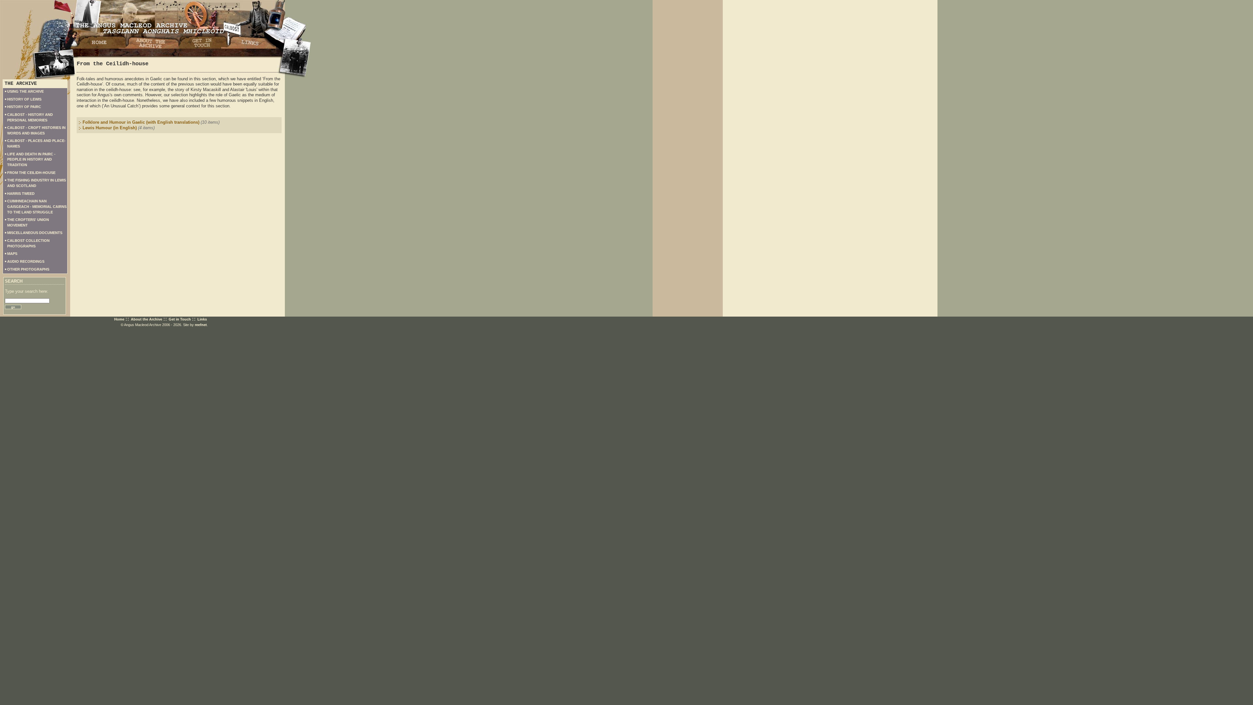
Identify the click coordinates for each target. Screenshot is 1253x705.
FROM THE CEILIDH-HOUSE (31, 173)
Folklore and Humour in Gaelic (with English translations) (141, 122)
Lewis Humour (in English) (110, 127)
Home (119, 319)
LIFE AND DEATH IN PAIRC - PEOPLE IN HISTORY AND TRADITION (31, 159)
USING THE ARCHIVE (25, 91)
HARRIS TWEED (21, 194)
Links (202, 319)
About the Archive (146, 319)
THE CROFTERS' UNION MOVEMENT (28, 222)
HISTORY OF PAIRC (24, 107)
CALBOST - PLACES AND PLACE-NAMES (36, 143)
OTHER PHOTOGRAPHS (28, 269)
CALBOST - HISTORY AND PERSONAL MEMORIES (30, 117)
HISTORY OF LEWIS (24, 99)
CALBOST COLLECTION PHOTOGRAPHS (28, 243)
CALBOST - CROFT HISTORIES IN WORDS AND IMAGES (36, 130)
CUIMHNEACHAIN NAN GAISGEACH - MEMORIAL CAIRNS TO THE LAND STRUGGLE (37, 206)
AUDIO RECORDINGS (25, 261)
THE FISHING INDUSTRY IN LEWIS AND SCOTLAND (36, 183)
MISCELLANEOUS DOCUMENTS (34, 233)
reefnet (201, 325)
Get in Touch (180, 319)
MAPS (12, 254)
